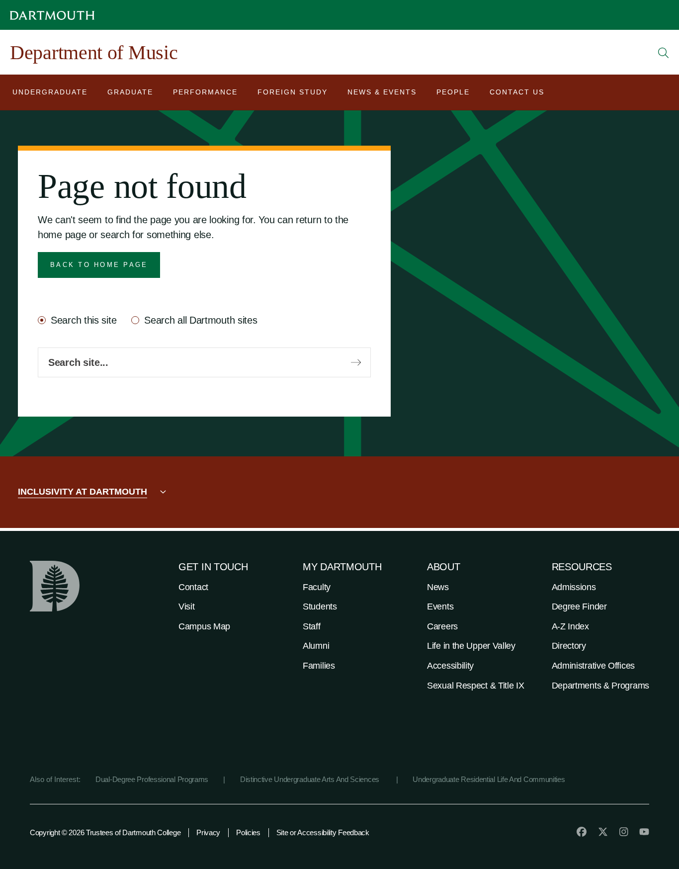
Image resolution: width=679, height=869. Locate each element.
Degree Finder (579, 606)
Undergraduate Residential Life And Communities (489, 779)
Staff (312, 626)
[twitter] (603, 832)
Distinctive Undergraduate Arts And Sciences (310, 779)
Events (440, 606)
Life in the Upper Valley (471, 646)
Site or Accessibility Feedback (322, 832)
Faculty (317, 587)
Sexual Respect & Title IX (475, 686)
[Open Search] (663, 52)
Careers (442, 626)
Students (320, 606)
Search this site (83, 320)
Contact (193, 587)
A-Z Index (570, 626)
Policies (248, 832)
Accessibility (450, 666)
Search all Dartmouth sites (200, 320)
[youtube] (644, 832)
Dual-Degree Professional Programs (151, 779)
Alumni (316, 646)
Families (319, 666)
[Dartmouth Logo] (52, 15)
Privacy (208, 832)
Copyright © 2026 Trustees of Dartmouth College (105, 832)
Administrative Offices (593, 666)
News (438, 587)
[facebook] (582, 832)
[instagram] (623, 832)
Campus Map (204, 626)
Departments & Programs (600, 686)
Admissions (574, 587)
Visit (186, 606)
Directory (569, 646)
